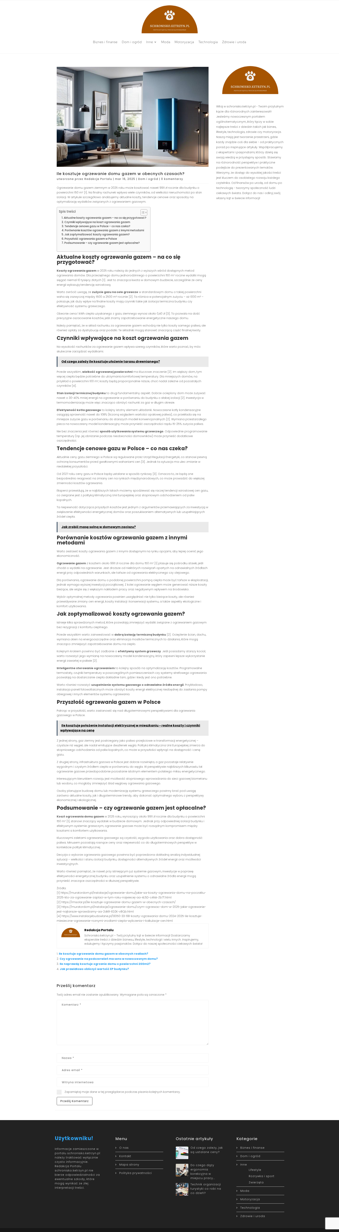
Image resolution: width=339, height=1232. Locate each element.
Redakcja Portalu (98, 179)
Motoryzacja (184, 42)
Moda (165, 42)
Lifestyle (255, 1170)
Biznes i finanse (105, 42)
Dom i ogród (132, 42)
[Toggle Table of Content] (142, 212)
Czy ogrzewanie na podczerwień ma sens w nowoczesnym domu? (109, 959)
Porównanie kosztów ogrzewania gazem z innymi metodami (104, 230)
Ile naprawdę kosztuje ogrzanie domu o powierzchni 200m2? (105, 964)
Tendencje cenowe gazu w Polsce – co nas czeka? (97, 226)
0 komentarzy (172, 179)
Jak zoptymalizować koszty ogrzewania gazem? (97, 234)
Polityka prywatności (135, 1173)
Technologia (208, 42)
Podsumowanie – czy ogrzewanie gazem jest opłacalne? (102, 243)
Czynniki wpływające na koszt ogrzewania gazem (97, 222)
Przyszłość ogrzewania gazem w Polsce (91, 239)
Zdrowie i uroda (234, 42)
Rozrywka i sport (261, 1176)
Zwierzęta (256, 1182)
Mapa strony (129, 1165)
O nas (124, 1148)
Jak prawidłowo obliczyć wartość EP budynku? (94, 969)
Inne (149, 42)
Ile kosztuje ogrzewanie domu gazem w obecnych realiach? (103, 954)
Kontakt (125, 1156)
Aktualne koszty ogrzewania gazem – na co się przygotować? (105, 218)
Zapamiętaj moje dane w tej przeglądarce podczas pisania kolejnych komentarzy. (122, 1092)
